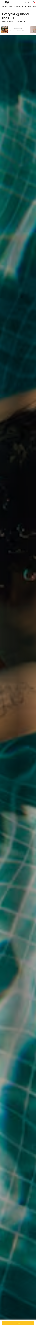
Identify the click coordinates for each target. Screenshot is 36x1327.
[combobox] (30, 2)
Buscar (18, 1323)
